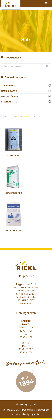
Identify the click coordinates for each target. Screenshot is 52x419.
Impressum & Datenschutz (35, 409)
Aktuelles (16, 414)
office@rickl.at (29, 297)
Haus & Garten (9, 91)
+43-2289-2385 (28, 290)
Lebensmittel (9, 101)
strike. (37, 414)
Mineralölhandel (11, 96)
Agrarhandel (9, 85)
